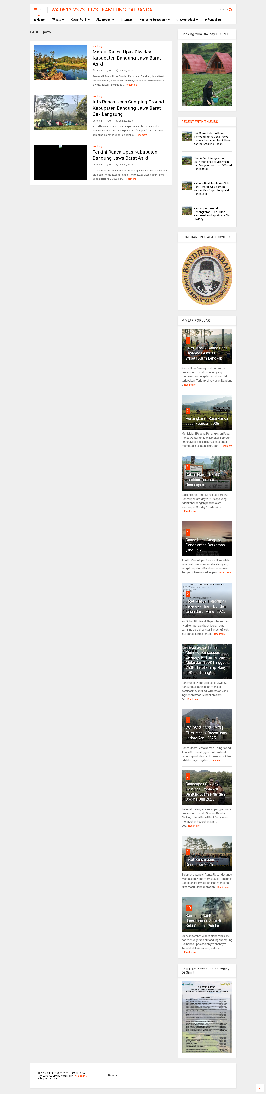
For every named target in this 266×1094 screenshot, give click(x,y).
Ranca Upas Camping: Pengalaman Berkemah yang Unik (205, 545)
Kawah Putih (79, 19)
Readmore (131, 84)
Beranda (112, 1075)
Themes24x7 (80, 1076)
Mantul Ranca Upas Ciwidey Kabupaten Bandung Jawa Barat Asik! (127, 58)
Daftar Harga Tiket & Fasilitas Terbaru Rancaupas (203, 479)
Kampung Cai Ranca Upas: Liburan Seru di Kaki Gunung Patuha (203, 920)
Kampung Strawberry (153, 19)
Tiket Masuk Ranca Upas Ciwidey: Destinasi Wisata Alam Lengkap (206, 353)
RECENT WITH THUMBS (200, 121)
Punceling (214, 19)
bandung (97, 46)
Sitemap (126, 19)
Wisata (56, 19)
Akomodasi (103, 19)
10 (189, 908)
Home (40, 19)
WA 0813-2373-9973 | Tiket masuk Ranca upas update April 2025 (206, 733)
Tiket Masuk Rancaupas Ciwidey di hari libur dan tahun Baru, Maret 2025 (206, 606)
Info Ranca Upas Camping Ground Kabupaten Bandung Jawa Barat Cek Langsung (128, 108)
